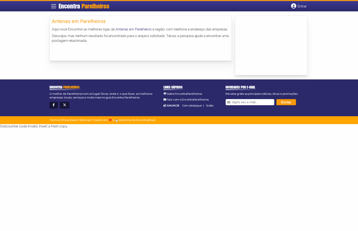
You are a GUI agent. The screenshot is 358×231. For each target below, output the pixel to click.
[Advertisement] (268, 46)
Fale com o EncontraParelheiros (188, 99)
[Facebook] (54, 105)
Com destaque (192, 105)
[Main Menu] (54, 6)
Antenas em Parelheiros (134, 29)
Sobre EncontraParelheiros (184, 93)
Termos (55, 120)
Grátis (209, 105)
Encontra (84, 6)
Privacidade (69, 120)
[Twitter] (64, 105)
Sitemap (84, 120)
